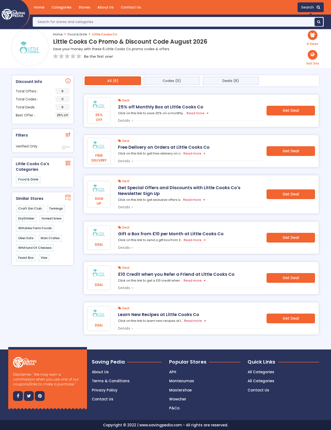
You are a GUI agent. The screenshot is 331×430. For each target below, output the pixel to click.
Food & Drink (77, 34)
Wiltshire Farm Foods (35, 228)
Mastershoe (180, 390)
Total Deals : (39, 107)
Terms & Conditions (111, 380)
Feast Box (25, 257)
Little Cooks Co (104, 34)
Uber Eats (25, 238)
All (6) (112, 80)
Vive (44, 257)
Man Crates (50, 238)
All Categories (261, 371)
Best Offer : (42, 115)
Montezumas (181, 380)
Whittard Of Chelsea (34, 247)
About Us (105, 7)
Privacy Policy (105, 390)
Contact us (102, 399)
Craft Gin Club (30, 208)
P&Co (174, 408)
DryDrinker (26, 218)
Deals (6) (230, 80)
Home (39, 7)
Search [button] (309, 7)
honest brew (52, 218)
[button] (312, 57)
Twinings (56, 208)
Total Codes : (39, 99)
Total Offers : (39, 91)
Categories (61, 7)
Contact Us (131, 7)
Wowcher (177, 399)
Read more (196, 113)
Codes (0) (172, 80)
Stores (84, 7)
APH (172, 371)
